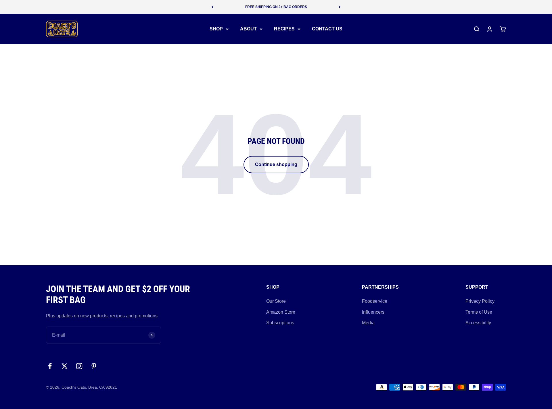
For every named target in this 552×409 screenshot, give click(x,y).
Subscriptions (280, 322)
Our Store (276, 301)
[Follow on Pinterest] (94, 366)
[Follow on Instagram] (79, 366)
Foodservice (374, 301)
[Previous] (212, 7)
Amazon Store (280, 312)
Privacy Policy (479, 301)
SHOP (216, 28)
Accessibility (478, 322)
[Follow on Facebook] (50, 366)
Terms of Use (478, 312)
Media (368, 322)
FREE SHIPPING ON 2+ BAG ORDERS (276, 7)
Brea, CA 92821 (102, 387)
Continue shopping (276, 164)
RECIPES (284, 28)
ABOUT (248, 28)
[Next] (340, 7)
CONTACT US (327, 28)
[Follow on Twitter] (64, 366)
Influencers (373, 312)
